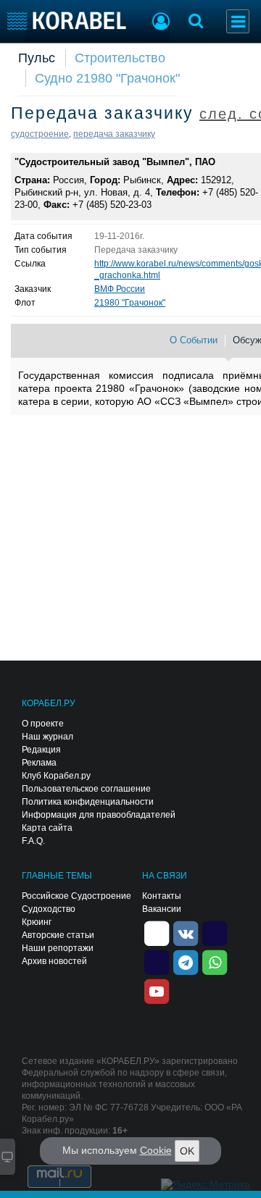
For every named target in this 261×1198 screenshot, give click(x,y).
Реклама (39, 763)
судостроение (40, 134)
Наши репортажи (58, 948)
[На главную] (67, 21)
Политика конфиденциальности (88, 802)
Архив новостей (54, 961)
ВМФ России (119, 289)
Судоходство (48, 909)
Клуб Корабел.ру (56, 776)
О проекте (43, 724)
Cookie (156, 1150)
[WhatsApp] (214, 961)
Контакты (161, 896)
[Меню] (237, 21)
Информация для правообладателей (98, 815)
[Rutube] (214, 932)
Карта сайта (47, 828)
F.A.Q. (33, 841)
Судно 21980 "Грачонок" (107, 78)
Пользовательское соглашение (86, 789)
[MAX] (156, 961)
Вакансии (161, 909)
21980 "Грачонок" (129, 303)
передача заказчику (114, 134)
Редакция (41, 750)
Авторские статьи (58, 935)
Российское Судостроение (76, 896)
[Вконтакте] (185, 932)
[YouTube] (156, 990)
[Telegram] (185, 961)
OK (187, 1151)
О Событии (194, 340)
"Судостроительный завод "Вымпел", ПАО (114, 161)
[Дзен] (156, 932)
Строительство (120, 58)
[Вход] (161, 23)
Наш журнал (47, 737)
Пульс (36, 58)
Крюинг (36, 922)
